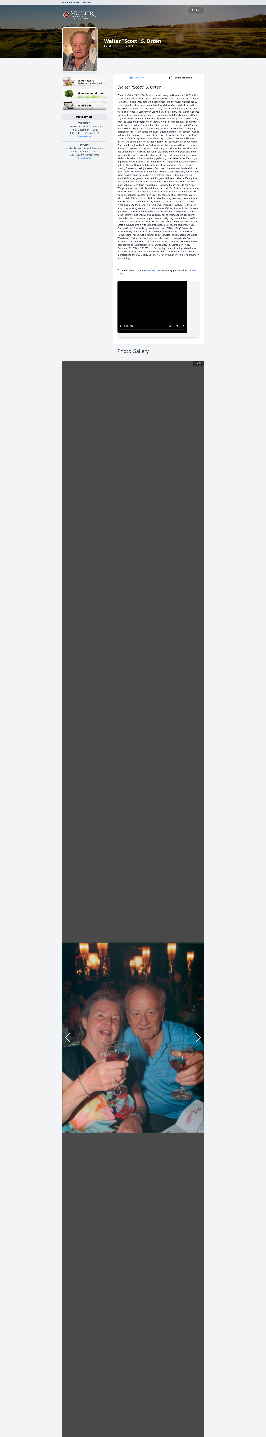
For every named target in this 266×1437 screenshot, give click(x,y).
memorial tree (152, 270)
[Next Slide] (198, 1037)
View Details (84, 136)
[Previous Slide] (67, 1037)
